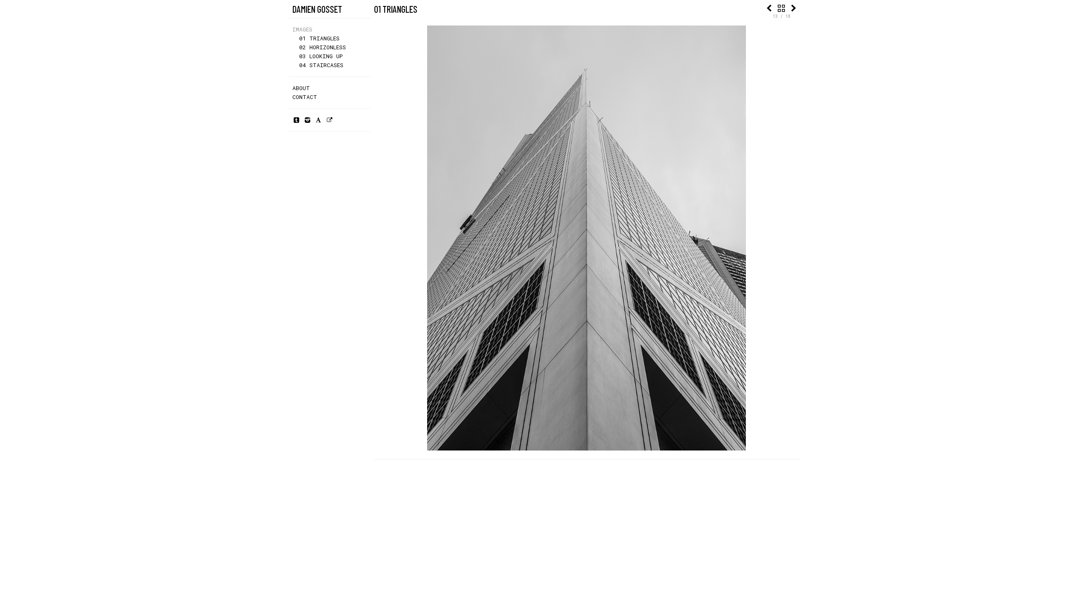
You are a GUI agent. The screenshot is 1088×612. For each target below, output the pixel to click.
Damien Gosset (317, 8)
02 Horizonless (322, 47)
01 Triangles (319, 38)
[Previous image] (768, 8)
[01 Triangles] (781, 8)
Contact (304, 97)
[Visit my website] (330, 120)
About (301, 88)
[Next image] (793, 8)
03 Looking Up (321, 56)
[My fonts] (318, 120)
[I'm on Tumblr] (296, 120)
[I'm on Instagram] (307, 120)
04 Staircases (321, 65)
